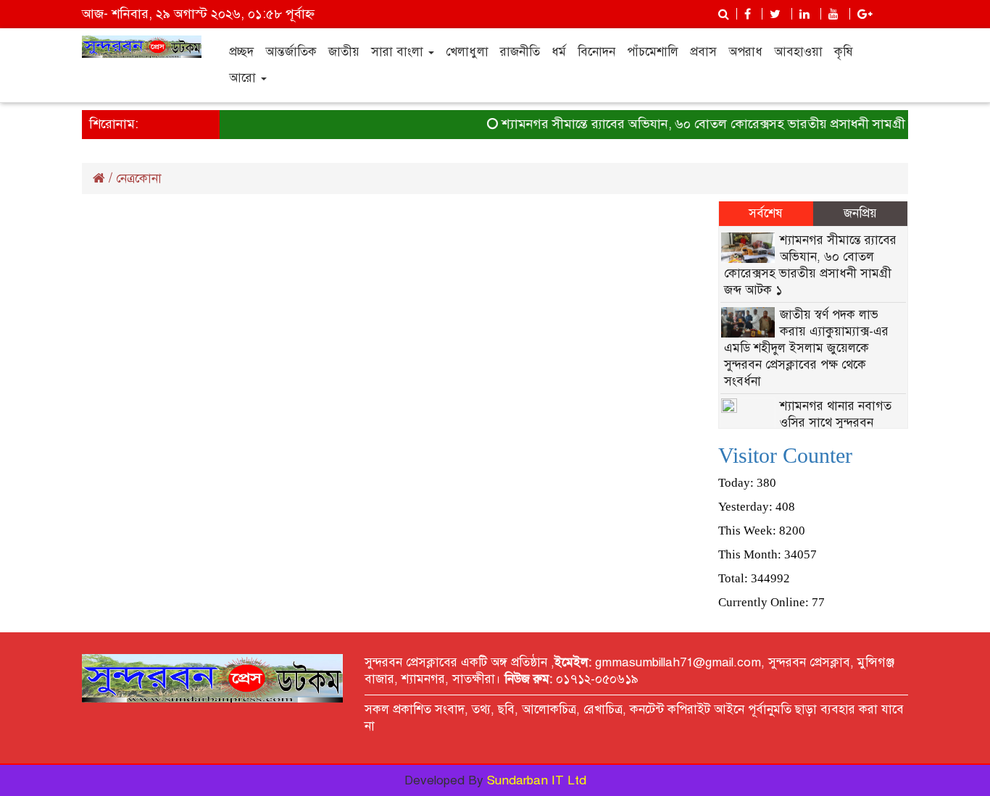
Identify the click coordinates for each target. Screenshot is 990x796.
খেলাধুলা (467, 51)
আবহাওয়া (798, 51)
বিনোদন (596, 51)
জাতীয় (343, 51)
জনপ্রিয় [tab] (860, 213)
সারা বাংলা (399, 51)
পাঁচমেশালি (652, 51)
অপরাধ (745, 51)
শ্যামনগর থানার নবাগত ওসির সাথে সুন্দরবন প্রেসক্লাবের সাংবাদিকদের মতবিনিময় (809, 422)
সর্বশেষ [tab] (766, 213)
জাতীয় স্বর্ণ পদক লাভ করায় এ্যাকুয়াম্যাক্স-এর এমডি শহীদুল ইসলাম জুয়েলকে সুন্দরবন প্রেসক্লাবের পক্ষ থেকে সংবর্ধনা (806, 348)
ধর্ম (559, 51)
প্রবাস (703, 51)
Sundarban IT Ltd (536, 780)
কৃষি (843, 51)
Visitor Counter (785, 455)
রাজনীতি (520, 51)
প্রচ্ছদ (241, 51)
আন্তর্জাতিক (291, 51)
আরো (244, 77)
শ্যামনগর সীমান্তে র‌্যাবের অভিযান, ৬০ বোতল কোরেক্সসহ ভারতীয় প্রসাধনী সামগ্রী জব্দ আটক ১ (728, 124)
